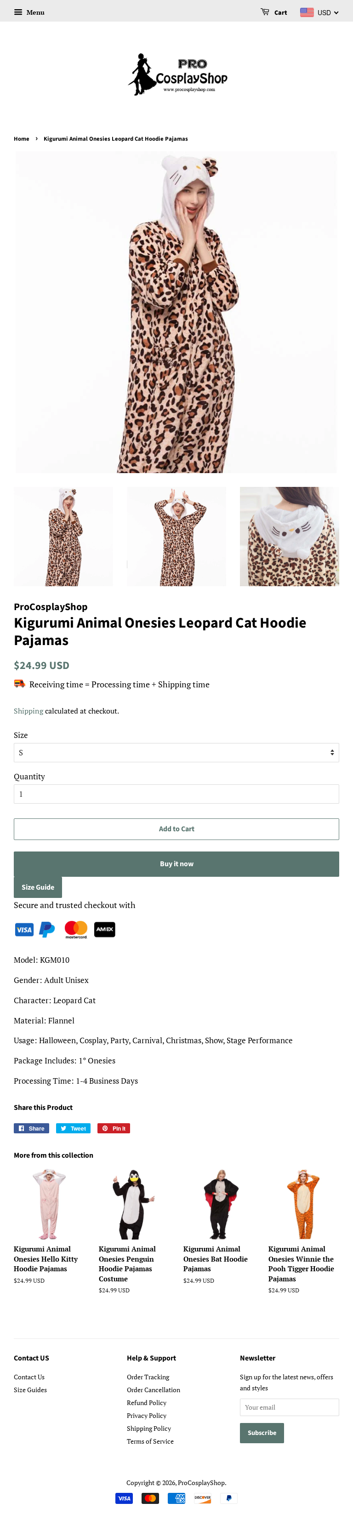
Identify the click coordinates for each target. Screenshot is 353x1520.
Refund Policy (146, 1402)
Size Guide (38, 887)
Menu (35, 12)
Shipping (28, 711)
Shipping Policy (149, 1428)
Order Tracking (148, 1376)
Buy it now (177, 864)
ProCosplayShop (201, 1482)
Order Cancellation (153, 1389)
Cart (280, 12)
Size (21, 735)
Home (21, 139)
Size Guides (30, 1389)
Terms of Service (150, 1441)
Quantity (29, 776)
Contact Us (29, 1376)
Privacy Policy (146, 1415)
